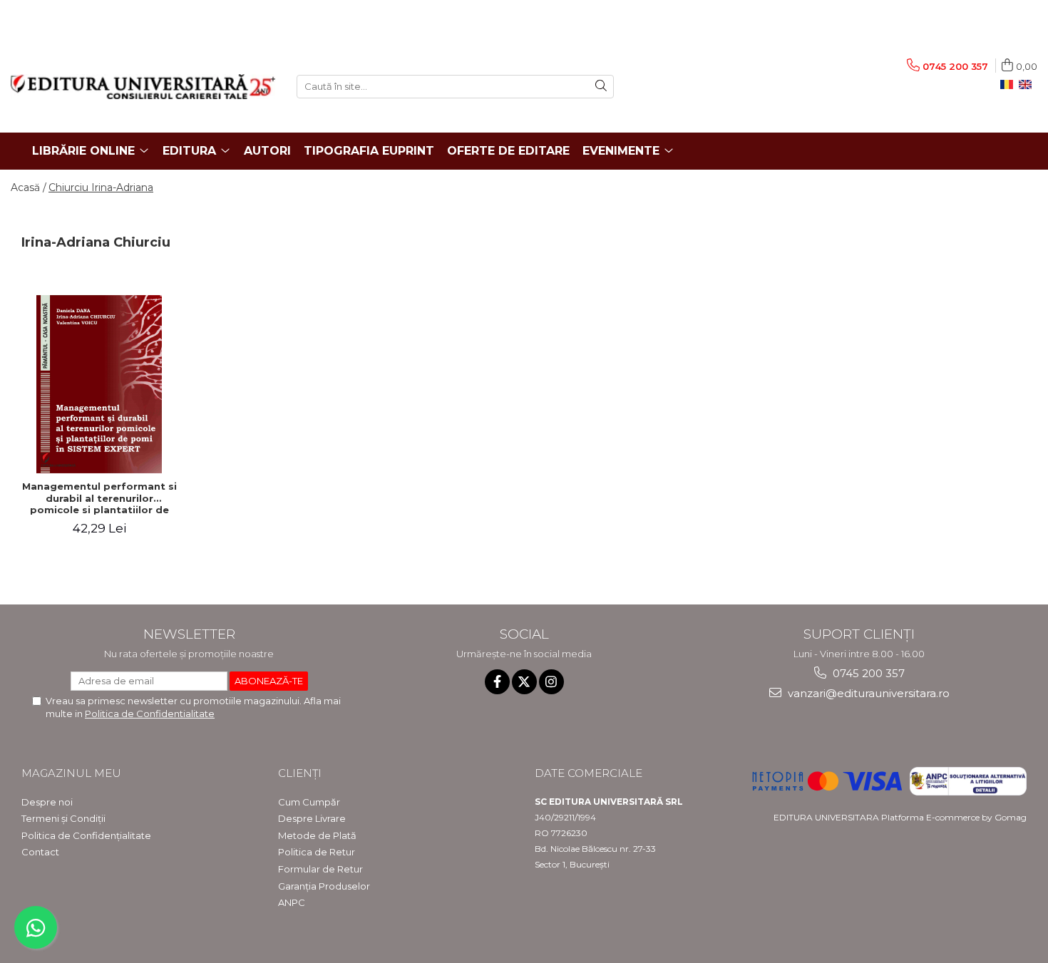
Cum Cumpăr (309, 802)
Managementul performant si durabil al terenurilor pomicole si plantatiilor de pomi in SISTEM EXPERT (99, 498)
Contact (40, 852)
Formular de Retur (320, 869)
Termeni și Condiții (63, 818)
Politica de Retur (316, 852)
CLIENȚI (300, 773)
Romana (1009, 85)
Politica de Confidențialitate (86, 835)
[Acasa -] (143, 86)
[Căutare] (601, 86)
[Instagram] (551, 681)
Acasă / (28, 187)
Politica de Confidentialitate (150, 713)
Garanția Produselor (324, 886)
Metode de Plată (317, 835)
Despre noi (47, 802)
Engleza (1028, 85)
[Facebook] (497, 681)
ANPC (291, 902)
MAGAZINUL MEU (71, 773)
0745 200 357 (867, 673)
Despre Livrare (312, 818)
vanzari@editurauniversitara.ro (867, 693)
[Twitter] (524, 681)
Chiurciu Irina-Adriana (100, 187)
